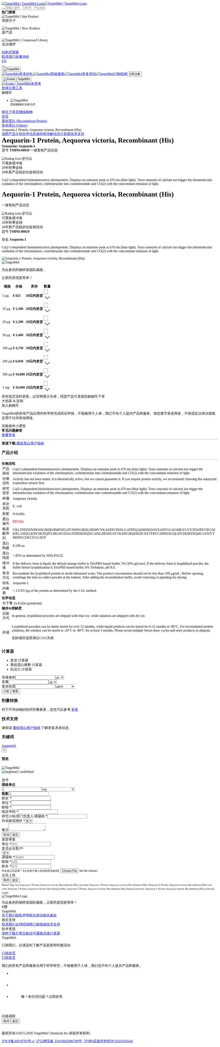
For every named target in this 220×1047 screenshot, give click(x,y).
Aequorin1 (9, 745)
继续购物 (26, 112)
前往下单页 (10, 112)
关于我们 (8, 915)
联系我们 (8, 924)
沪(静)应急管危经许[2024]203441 (108, 1041)
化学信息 (29, 134)
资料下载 (8, 933)
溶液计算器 (51, 933)
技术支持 (77, 134)
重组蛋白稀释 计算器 (26, 665)
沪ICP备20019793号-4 (18, 1041)
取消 (6, 834)
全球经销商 (24, 924)
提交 (15, 834)
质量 (5, 682)
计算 (6, 691)
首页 (5, 116)
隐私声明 (22, 915)
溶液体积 (8, 677)
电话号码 (10, 811)
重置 (15, 691)
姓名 (6, 798)
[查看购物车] (3, 66)
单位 (6, 802)
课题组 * (8, 857)
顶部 (5, 134)
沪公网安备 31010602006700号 (59, 1041)
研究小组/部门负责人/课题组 (24, 816)
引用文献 (22, 933)
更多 (74, 709)
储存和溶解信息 (48, 134)
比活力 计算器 (21, 669)
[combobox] (46, 292)
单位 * (6, 844)
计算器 (65, 134)
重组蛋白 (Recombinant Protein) (24, 121)
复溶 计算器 (19, 660)
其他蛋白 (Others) (15, 125)
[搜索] (3, 8)
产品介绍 (15, 134)
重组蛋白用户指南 (30, 443)
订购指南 (39, 924)
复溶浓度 (8, 686)
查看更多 (8, 435)
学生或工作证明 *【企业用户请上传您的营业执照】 (31, 870)
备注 (5, 830)
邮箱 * (6, 861)
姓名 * (6, 866)
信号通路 (36, 933)
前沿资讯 (36, 915)
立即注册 (134, 74)
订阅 (5, 953)
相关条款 (50, 915)
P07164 (18, 521)
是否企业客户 (13, 848)
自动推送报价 (13, 821)
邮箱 (6, 807)
